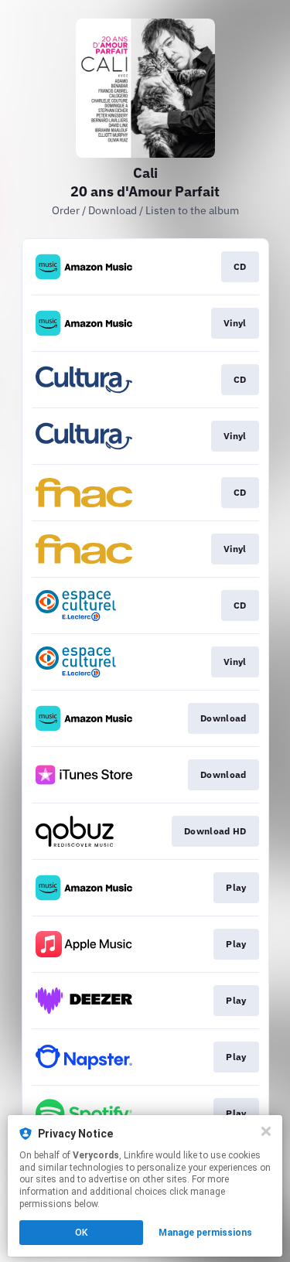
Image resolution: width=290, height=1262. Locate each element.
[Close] (266, 1131)
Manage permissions (205, 1232)
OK (81, 1232)
